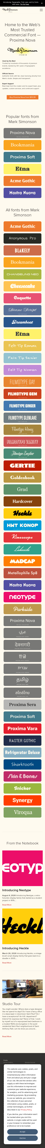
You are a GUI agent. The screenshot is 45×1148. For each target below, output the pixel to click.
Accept (22, 1132)
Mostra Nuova (30, 1062)
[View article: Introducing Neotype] (22, 868)
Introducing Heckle (15, 948)
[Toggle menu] (41, 10)
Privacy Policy (26, 1110)
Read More (6, 905)
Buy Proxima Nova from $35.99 (23, 97)
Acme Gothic (8, 1062)
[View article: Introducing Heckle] (22, 926)
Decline (23, 1138)
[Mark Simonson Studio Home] (10, 10)
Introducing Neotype (16, 890)
